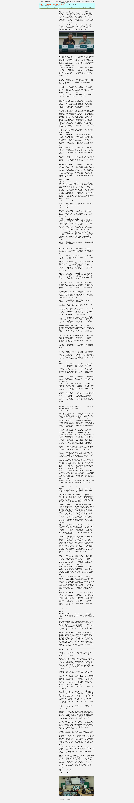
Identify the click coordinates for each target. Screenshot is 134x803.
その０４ (72, 7)
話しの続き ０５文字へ (66, 799)
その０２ (56, 7)
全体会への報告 (87, 7)
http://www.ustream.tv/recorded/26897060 (50, 5)
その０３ (64, 7)
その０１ (48, 7)
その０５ (79, 7)
